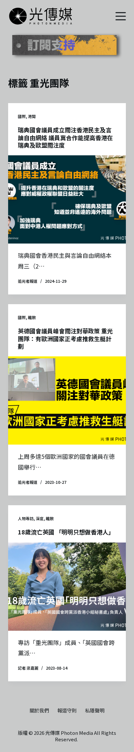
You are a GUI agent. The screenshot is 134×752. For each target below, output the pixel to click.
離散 (32, 317)
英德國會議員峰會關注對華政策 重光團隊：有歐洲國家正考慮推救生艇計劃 (65, 338)
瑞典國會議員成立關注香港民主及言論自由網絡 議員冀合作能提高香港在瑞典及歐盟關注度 (65, 137)
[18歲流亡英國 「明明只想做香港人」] (67, 587)
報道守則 (67, 710)
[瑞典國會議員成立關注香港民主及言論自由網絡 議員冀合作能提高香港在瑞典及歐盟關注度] (67, 199)
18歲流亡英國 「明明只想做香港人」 (66, 532)
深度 (40, 518)
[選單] (120, 16)
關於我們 (39, 710)
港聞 (32, 116)
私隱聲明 (94, 710)
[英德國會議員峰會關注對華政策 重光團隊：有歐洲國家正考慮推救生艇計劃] (67, 400)
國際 (22, 116)
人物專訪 (26, 518)
